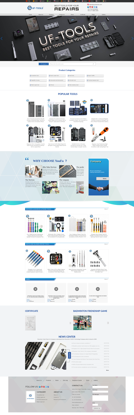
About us (56, 394)
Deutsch (78, 1)
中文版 (29, 1)
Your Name (94, 385)
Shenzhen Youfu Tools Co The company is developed (85, 351)
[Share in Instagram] (88, 7)
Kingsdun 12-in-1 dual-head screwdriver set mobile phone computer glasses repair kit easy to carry (34, 271)
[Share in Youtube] (90, 7)
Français (85, 1)
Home (30, 14)
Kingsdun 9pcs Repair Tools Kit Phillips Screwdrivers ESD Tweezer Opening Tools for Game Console (99, 235)
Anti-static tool (72, 80)
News (72, 14)
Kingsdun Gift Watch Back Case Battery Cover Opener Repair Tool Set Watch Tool (98, 271)
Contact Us (62, 14)
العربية (50, 1)
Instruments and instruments (56, 80)
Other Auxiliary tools (73, 85)
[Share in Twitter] (95, 7)
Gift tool (52, 85)
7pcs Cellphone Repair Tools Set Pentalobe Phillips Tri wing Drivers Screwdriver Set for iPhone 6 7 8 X (77, 235)
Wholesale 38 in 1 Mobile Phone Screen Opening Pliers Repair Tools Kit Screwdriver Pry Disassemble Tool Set (56, 236)
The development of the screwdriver (81, 356)
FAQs (93, 14)
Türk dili (91, 1)
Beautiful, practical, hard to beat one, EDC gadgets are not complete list (87, 346)
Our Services (29, 180)
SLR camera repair (77, 361)
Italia (105, 1)
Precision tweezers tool (93, 80)
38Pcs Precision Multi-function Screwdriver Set (83, 364)
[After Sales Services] (50, 193)
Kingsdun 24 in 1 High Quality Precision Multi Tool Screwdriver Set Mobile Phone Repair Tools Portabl (87, 348)
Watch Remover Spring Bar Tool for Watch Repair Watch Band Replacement (77, 271)
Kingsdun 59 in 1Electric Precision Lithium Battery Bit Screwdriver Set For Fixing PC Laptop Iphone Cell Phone (57, 120)
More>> (106, 209)
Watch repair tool (35, 85)
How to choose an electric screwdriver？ (82, 343)
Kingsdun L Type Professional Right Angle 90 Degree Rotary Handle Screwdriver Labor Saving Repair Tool (99, 145)
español (36, 1)
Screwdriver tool (35, 75)
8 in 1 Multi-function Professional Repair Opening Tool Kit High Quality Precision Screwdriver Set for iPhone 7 (35, 236)
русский (57, 1)
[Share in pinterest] (92, 7)
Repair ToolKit (91, 75)
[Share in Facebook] (97, 7)
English (43, 1)
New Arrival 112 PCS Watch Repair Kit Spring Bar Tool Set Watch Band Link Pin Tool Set (57, 145)
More (104, 178)
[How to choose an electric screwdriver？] (45, 356)
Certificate (82, 14)
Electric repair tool (54, 75)
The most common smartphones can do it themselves (85, 367)
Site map (65, 380)
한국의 (98, 1)
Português (64, 1)
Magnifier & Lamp (35, 80)
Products (51, 14)
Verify (93, 403)
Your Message (95, 394)
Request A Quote (77, 380)
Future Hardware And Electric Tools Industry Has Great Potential (87, 359)
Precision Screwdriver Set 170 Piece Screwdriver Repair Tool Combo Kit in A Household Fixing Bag (78, 120)
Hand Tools (71, 75)
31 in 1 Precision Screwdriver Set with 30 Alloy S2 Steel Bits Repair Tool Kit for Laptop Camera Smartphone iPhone (36, 120)
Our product (81, 167)
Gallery (103, 14)
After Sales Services (49, 167)
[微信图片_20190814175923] (91, 323)
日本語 (71, 1)
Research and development (60, 399)
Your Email (94, 389)
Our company (64, 180)
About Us (41, 14)
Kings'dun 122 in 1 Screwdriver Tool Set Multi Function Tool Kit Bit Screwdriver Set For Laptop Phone (36, 145)
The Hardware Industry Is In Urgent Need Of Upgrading (85, 353)
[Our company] (67, 177)
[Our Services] (33, 177)
